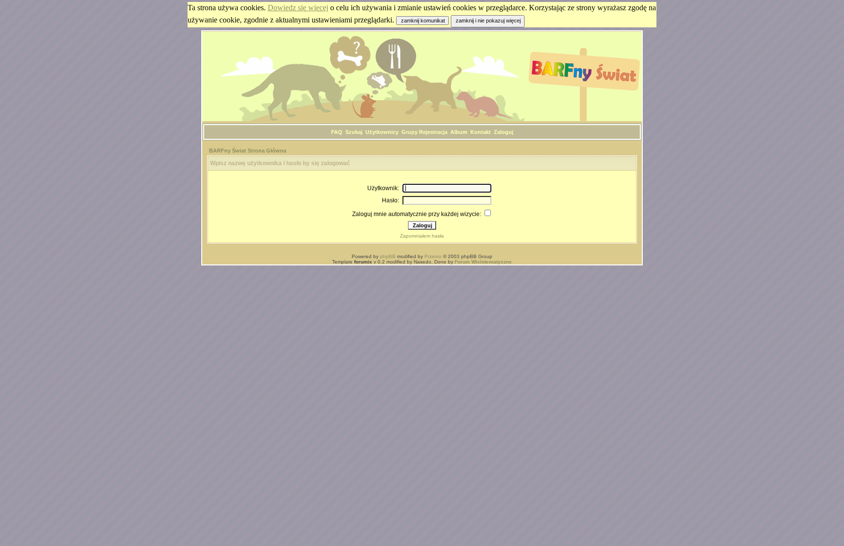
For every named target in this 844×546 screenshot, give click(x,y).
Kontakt (480, 132)
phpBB (388, 256)
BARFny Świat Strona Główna (247, 150)
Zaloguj (503, 132)
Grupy (409, 132)
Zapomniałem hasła (422, 236)
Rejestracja (433, 132)
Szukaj (353, 132)
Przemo (433, 256)
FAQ (336, 132)
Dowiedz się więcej (298, 7)
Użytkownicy (382, 132)
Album (458, 132)
